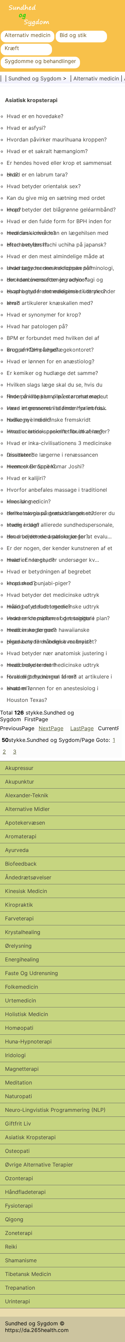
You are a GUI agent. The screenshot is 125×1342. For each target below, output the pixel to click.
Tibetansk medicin (28, 1274)
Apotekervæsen (25, 822)
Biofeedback (21, 863)
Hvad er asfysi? (26, 127)
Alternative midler (27, 809)
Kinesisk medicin (26, 891)
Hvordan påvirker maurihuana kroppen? (57, 139)
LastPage (82, 728)
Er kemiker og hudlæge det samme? (52, 373)
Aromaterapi (20, 836)
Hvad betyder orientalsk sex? (44, 186)
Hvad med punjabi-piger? (39, 583)
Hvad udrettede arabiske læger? (47, 536)
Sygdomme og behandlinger (40, 61)
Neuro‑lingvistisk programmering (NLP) (55, 1109)
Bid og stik (73, 35)
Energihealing (22, 959)
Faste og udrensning (31, 973)
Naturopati (18, 1096)
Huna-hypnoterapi (28, 1041)
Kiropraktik (19, 904)
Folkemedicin (21, 986)
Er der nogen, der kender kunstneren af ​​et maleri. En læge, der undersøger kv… (59, 554)
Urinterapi (17, 1301)
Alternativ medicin (27, 35)
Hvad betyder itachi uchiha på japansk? (56, 244)
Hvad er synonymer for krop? (44, 314)
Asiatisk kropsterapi (31, 100)
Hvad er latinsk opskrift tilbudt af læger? (58, 431)
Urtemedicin (20, 1000)
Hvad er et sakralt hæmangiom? (47, 151)
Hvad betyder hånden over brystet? (52, 641)
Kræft (12, 48)
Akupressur (19, 768)
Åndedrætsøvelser (28, 877)
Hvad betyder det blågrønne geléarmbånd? (61, 209)
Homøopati (19, 1027)
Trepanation (20, 1287)
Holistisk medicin (26, 1014)
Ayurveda (17, 850)
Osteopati (17, 1151)
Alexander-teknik (26, 795)
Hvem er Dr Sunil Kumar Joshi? (45, 466)
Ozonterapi (19, 1178)
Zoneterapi (18, 1233)
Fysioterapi (19, 1205)
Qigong (14, 1219)
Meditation (18, 1082)
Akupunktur (19, 781)
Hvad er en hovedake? (35, 116)
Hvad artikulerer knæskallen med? (50, 303)
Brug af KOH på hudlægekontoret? (50, 349)
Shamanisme (21, 1260)
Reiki (11, 1246)
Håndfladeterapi (25, 1192)
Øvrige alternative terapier (39, 1164)
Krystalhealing (22, 932)
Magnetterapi (22, 1068)
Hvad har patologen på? (37, 326)
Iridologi (15, 1055)
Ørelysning (18, 945)
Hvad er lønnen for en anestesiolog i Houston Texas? (52, 694)
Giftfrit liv (18, 1123)
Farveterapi (19, 918)
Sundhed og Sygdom (34, 78)
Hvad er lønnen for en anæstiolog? (50, 361)
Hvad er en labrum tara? (37, 174)
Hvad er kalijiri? (26, 478)
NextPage (51, 728)
